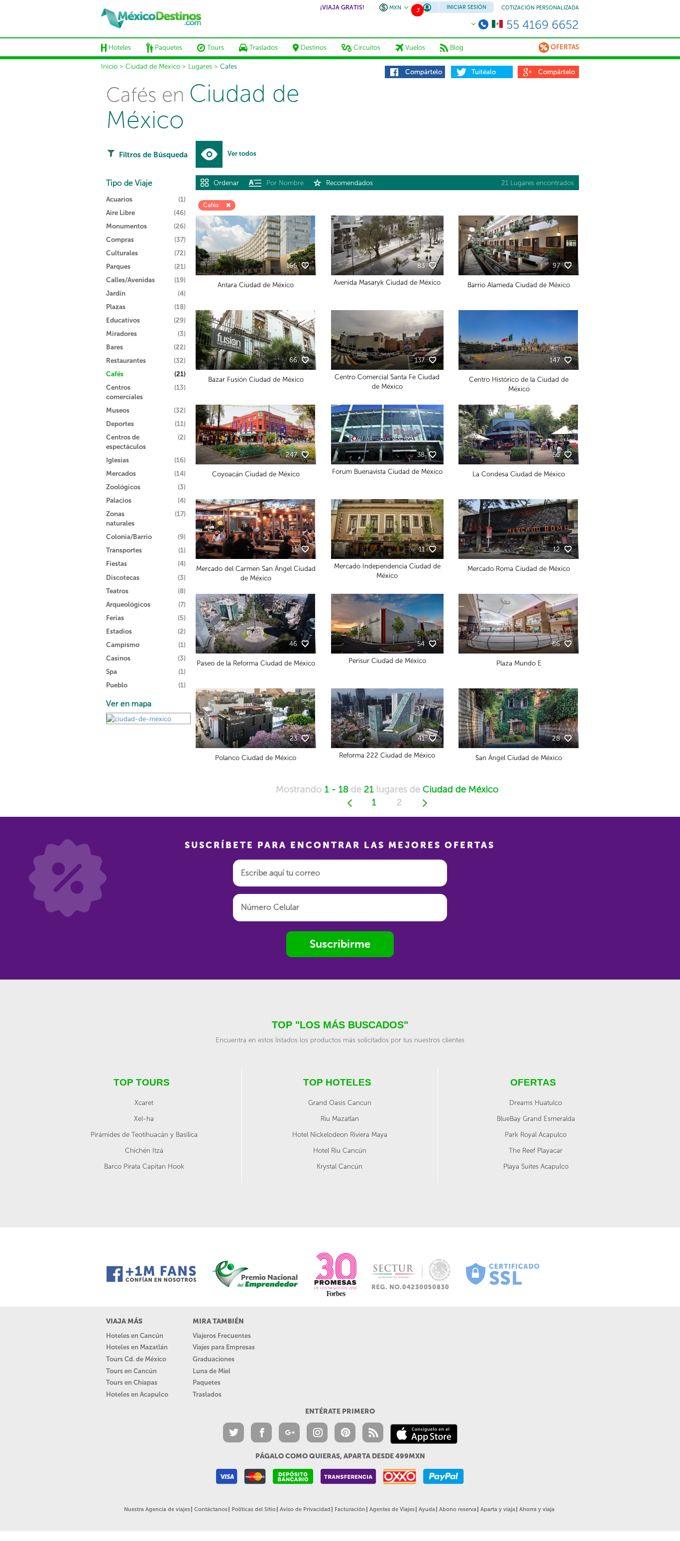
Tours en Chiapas (131, 1382)
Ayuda (427, 1509)
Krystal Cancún (339, 1166)
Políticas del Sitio (253, 1509)
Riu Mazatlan (340, 1118)
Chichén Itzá (144, 1150)
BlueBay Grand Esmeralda (536, 1118)
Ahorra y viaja (537, 1509)
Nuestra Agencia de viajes (157, 1509)
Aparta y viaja (497, 1509)
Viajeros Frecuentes (222, 1335)
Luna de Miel (211, 1371)
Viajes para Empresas (224, 1347)
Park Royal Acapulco (536, 1134)
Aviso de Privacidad (305, 1509)
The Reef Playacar (536, 1150)
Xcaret (143, 1102)
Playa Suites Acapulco (535, 1166)
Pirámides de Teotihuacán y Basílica (144, 1134)
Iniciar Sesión (466, 7)
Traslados (207, 1394)
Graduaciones (213, 1359)
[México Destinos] (151, 18)
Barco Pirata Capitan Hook (144, 1166)
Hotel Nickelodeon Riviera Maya (339, 1134)
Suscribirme (340, 944)
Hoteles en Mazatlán (137, 1347)
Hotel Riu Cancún (339, 1150)
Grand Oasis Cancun (339, 1102)
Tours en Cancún (131, 1371)
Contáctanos (210, 1509)
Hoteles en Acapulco (137, 1394)
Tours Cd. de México (136, 1359)
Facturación (350, 1509)
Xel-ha (144, 1118)
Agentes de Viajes (392, 1509)
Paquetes (207, 1382)
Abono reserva (457, 1509)
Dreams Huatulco (535, 1102)
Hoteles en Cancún (134, 1335)
